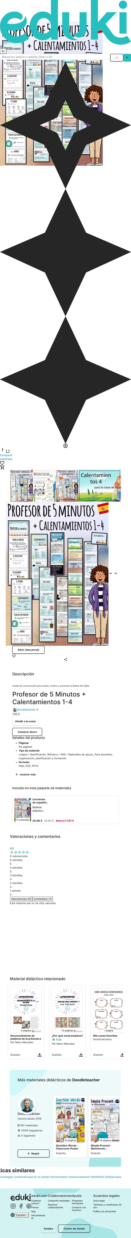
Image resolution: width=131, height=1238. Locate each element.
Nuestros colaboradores (55, 1206)
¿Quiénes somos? (36, 1202)
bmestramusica (102, 1039)
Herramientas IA (38, 1216)
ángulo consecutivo (17, 1176)
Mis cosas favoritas (105, 1035)
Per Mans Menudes (21, 1042)
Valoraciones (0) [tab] (21, 898)
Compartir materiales (59, 1200)
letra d (103, 1176)
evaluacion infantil (88, 1176)
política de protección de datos (56, 966)
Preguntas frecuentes (77, 1202)
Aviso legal (99, 1200)
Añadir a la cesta (25, 721)
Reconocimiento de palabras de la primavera (25, 1037)
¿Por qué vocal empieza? (67, 1035)
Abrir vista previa (28, 649)
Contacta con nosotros (79, 1208)
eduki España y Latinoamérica (28, 910)
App (33, 1211)
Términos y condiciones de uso (107, 1206)
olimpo (111, 1176)
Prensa (35, 1207)
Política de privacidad (104, 1211)
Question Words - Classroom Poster (67, 1147)
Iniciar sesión (23, 972)
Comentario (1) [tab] (43, 898)
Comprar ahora (27, 731)
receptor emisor (67, 1176)
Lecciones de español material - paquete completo (39, 801)
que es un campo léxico (43, 1176)
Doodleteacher (26, 709)
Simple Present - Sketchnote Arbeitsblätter (101, 1147)
